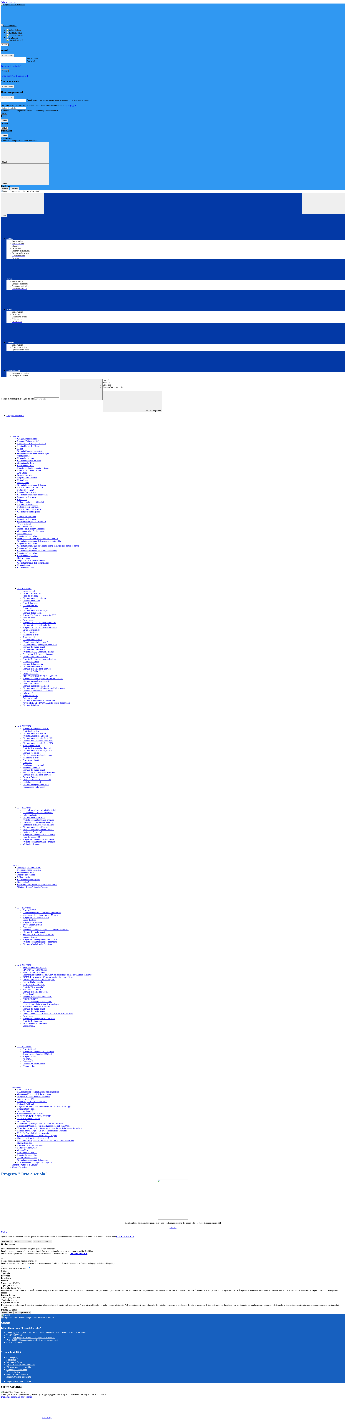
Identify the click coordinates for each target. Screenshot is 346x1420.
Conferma (14, 189)
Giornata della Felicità (32, 613)
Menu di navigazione (152, 411)
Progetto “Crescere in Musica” (36, 728)
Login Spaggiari (70, 105)
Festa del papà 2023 (31, 837)
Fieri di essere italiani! (32, 782)
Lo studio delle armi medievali (30, 1145)
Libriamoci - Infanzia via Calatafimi (38, 822)
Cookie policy (12, 1357)
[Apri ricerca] (323, 203)
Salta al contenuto (8, 2)
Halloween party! (24, 558)
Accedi (5, 45)
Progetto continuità (31, 760)
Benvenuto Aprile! (25, 475)
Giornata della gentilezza (27, 555)
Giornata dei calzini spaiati (28, 512)
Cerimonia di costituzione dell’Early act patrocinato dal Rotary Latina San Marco (57, 975)
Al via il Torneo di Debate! (28, 1118)
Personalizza (7, 1242)
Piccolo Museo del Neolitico (35, 972)
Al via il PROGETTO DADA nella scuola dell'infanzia (46, 703)
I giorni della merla (31, 661)
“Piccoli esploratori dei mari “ (35, 642)
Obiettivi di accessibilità (16, 1369)
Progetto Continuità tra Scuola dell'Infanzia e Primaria (46, 929)
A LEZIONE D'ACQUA (34, 984)
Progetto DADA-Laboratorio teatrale (38, 652)
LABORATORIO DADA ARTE (31, 443)
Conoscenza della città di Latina (30, 1114)
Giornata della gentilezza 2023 (36, 784)
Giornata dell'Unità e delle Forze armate (34, 1094)
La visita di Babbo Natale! (34, 671)
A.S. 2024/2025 (24, 588)
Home (105, 380)
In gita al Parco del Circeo (28, 446)
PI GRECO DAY (30, 999)
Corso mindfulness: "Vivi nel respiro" (39, 979)
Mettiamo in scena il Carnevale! (36, 1006)
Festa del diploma (30, 596)
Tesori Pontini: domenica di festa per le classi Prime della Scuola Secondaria (49, 1128)
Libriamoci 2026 (24, 1089)
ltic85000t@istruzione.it (34, 1337)
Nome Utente (32, 58)
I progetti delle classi (15, 415)
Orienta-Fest (22, 1150)
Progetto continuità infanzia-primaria (38, 820)
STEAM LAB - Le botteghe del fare (38, 934)
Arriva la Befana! (30, 777)
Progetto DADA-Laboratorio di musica (39, 622)
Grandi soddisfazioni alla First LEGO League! (37, 1135)
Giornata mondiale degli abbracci (37, 669)
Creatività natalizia (31, 673)
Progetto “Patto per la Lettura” (25, 1165)
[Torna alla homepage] (173, 191)
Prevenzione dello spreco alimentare (38, 654)
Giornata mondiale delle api (34, 598)
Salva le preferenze (22, 1312)
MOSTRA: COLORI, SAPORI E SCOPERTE (37, 538)
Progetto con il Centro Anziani (36, 917)
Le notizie (107, 385)
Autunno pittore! (30, 698)
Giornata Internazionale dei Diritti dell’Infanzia (37, 551)
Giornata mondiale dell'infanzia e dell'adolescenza (44, 688)
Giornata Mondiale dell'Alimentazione (39, 700)
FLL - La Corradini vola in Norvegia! (33, 1133)
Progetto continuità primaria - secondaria (40, 939)
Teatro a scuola (29, 637)
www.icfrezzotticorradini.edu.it (14, 1268)
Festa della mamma (25, 458)
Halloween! (28, 693)
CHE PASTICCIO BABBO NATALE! (40, 676)
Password (31, 61)
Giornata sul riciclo (31, 753)
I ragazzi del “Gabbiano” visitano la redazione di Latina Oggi (43, 1126)
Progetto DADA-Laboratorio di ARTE (39, 615)
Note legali (11, 1360)
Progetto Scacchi (30, 1049)
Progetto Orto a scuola (26, 492)
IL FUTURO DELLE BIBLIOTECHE (34, 1116)
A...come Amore (24, 1121)
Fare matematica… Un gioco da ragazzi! (34, 1162)
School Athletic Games (27, 1157)
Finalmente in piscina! (26, 1109)
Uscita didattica (23, 456)
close (4, 215)
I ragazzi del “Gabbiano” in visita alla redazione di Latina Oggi (44, 1106)
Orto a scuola (28, 620)
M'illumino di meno (31, 635)
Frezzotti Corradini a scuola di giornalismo (41, 1004)
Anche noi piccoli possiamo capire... (38, 829)
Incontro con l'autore (26, 875)
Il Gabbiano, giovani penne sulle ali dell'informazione (40, 1123)
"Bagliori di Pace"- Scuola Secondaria (33, 1097)
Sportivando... (29, 1026)
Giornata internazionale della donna (32, 495)
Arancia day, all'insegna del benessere (39, 772)
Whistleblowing (13, 1372)
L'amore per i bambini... (27, 504)
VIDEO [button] (173, 1227)
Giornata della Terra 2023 (34, 817)
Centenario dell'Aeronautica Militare (38, 825)
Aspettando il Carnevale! (33, 765)
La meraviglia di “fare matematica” (32, 1101)
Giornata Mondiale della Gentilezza (38, 691)
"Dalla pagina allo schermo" (29, 867)
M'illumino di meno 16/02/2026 (30, 502)
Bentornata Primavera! (32, 832)
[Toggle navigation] (22, 203)
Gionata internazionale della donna (37, 755)
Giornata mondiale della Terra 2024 (38, 738)
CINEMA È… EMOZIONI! (35, 970)
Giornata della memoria (33, 664)
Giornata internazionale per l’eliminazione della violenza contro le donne (48, 546)
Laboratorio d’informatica (34, 649)
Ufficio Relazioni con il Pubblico (20, 1365)
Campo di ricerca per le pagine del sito (17, 399)
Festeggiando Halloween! (34, 787)
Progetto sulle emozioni (27, 536)
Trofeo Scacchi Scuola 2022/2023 (37, 1054)
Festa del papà (29, 618)
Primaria (16, 865)
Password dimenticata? (11, 66)
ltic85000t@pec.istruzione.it (35, 1340)
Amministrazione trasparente (18, 1377)
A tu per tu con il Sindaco (28, 1099)
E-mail (29, 100)
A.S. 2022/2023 (24, 808)
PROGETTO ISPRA (32, 989)
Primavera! (27, 608)
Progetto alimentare (31, 731)
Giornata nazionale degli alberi (36, 681)
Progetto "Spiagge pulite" (28, 441)
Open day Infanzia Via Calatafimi (37, 779)
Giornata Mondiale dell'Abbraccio (31, 521)
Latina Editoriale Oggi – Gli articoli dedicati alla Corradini (42, 1131)
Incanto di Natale (24, 533)
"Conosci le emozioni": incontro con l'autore (42, 912)
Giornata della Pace (25, 568)
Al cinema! (27, 1059)
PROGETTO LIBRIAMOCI (29, 509)
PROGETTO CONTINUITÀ (30, 487)
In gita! (20, 448)
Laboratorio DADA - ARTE (29, 470)
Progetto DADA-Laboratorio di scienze (39, 627)
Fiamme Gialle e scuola (33, 982)
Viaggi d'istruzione (20, 1167)
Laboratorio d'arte (30, 605)
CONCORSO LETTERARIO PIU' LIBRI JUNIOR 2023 (48, 1014)
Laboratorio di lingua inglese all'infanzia (40, 644)
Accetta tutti (42, 1242)
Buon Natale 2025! (25, 526)
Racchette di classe (25, 1143)
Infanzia (15, 436)
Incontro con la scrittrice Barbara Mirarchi (40, 915)
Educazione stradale (31, 745)
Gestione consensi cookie (17, 1374)
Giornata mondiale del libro (29, 461)
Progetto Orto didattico (27, 478)
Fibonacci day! (29, 1066)
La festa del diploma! (32, 593)
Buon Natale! (23, 882)
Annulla (5, 189)
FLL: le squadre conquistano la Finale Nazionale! (38, 1092)
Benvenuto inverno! (31, 767)
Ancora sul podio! (25, 1111)
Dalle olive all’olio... (31, 683)
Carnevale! (22, 499)
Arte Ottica (22, 473)
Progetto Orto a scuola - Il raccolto (37, 748)
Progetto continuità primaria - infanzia (39, 1018)
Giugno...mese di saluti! (27, 439)
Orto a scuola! (29, 591)
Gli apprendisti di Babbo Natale (30, 531)
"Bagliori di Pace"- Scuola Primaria (32, 887)
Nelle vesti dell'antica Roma (34, 967)
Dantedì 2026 (23, 482)
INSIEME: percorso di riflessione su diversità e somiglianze (48, 977)
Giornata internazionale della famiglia (33, 453)
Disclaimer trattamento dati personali (16, 1397)
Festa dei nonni (23, 565)
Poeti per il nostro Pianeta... (29, 870)
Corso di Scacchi (30, 937)
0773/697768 (16, 1335)
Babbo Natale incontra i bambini (31, 529)
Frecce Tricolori (29, 994)
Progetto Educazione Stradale (35, 736)
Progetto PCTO (29, 910)
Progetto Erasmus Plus (26, 1155)
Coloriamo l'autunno (31, 815)
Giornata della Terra (25, 463)
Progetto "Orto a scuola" (33, 987)
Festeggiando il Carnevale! (28, 507)
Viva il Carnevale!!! (31, 630)
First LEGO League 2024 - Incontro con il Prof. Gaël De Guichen (45, 1140)
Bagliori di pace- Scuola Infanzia (31, 560)
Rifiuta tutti (23, 1242)
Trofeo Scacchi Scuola (32, 925)
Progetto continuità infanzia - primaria (33, 468)
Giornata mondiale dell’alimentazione (33, 563)
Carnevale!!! (28, 1061)
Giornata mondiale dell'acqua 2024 (37, 750)
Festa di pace (22, 480)
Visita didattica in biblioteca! (35, 1023)
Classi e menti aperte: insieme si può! (33, 1138)
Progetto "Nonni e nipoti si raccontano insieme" (43, 678)
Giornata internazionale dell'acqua (31, 485)
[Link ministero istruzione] (13, 5)
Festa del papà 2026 (25, 490)
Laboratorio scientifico (32, 639)
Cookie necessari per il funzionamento (17, 1261)
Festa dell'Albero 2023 (27, 1148)
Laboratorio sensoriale (26, 516)
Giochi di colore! (30, 632)
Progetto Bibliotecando (32, 1021)
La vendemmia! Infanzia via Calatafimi (39, 810)
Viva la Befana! (24, 524)
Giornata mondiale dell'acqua (35, 610)
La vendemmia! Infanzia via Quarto (38, 812)
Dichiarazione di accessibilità (18, 1367)
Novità (105, 382)
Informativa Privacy (14, 1362)
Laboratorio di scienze (27, 497)
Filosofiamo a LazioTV (27, 1152)
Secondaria (17, 1087)
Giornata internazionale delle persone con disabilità (39, 541)
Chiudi (4, 121)
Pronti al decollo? (30, 695)
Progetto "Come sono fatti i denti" (37, 997)
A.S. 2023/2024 (24, 726)
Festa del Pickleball (25, 1104)
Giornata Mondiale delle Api (29, 451)
